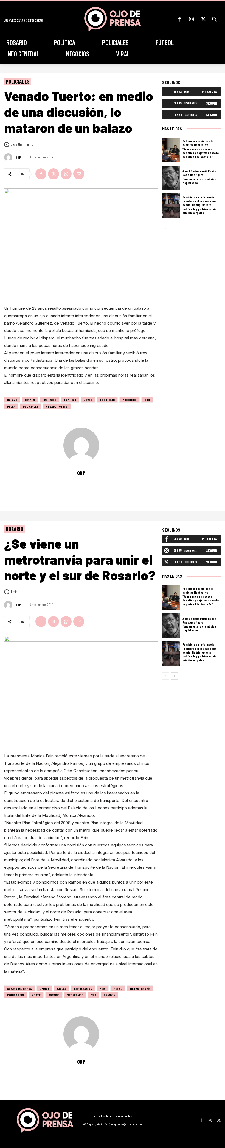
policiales (30, 406)
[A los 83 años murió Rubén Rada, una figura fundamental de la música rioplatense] (171, 178)
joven (88, 400)
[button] (214, 19)
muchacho (129, 400)
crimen (30, 400)
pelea (11, 406)
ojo (147, 400)
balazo (12, 400)
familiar (70, 400)
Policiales (17, 81)
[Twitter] (203, 19)
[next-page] (174, 228)
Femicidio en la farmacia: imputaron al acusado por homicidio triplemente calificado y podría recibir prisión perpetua (199, 205)
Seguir (211, 103)
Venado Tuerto (57, 406)
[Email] (78, 173)
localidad (107, 400)
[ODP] (9, 157)
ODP (18, 157)
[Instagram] (191, 19)
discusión (50, 400)
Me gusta (209, 91)
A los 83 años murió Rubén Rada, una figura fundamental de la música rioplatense (199, 177)
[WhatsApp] (66, 173)
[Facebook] (179, 19)
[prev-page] (165, 228)
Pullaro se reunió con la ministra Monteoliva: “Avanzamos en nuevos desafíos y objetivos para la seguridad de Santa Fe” (200, 148)
